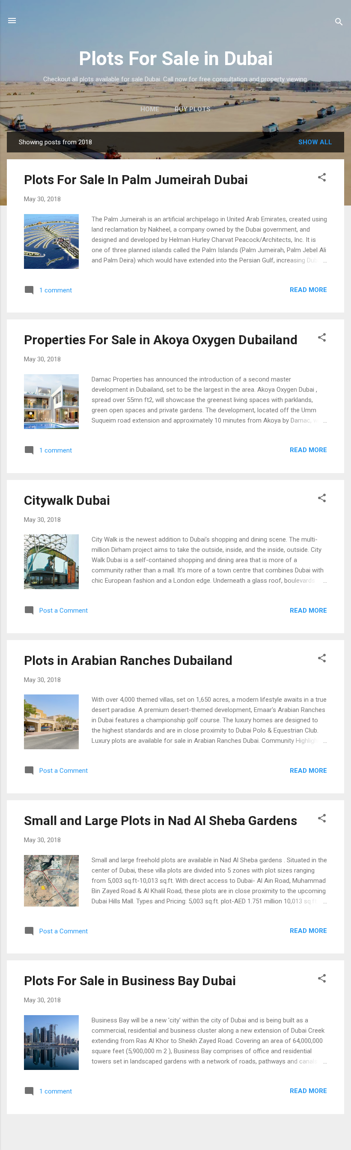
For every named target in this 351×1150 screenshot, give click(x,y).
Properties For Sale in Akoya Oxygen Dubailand (160, 339)
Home (149, 109)
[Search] (339, 23)
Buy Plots (193, 109)
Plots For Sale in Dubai (176, 58)
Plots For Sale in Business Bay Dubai (130, 980)
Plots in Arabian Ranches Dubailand (128, 660)
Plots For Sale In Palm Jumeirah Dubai (136, 179)
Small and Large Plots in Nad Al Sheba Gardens (160, 820)
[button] (322, 178)
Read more (308, 290)
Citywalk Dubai (67, 500)
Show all (315, 142)
